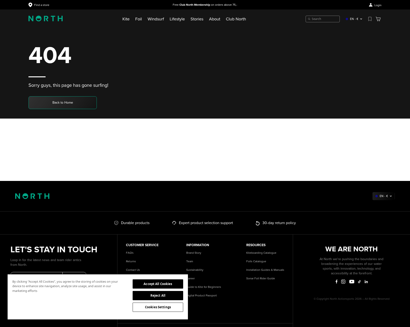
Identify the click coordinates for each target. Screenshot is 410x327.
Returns (131, 261)
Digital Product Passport (201, 295)
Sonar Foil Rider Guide (260, 278)
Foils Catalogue (256, 261)
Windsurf (156, 19)
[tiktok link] (359, 281)
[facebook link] (336, 282)
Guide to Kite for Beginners (203, 287)
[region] (98, 296)
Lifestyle (177, 19)
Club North (236, 19)
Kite (126, 19)
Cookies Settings (158, 307)
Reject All (157, 295)
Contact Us (133, 270)
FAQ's (130, 253)
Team (189, 261)
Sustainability (194, 270)
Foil (138, 19)
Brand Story (193, 253)
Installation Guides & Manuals (265, 270)
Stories (197, 19)
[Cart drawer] (378, 19)
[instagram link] (343, 282)
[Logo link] (45, 19)
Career (190, 278)
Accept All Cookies (158, 284)
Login (378, 5)
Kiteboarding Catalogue (261, 253)
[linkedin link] (366, 281)
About (214, 19)
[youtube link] (351, 281)
